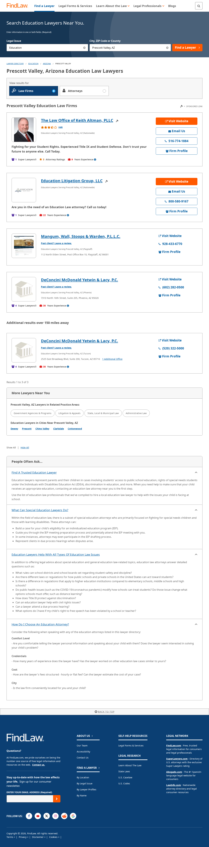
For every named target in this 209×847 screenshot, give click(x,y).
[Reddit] (64, 816)
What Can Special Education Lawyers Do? (40, 510)
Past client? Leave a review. (56, 243)
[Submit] (56, 798)
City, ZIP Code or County (105, 41)
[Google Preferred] (73, 816)
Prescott (27, 428)
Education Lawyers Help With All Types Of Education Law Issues (56, 554)
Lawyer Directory (15, 63)
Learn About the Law (129, 765)
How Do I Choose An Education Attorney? (40, 624)
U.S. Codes (124, 783)
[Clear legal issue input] (84, 47)
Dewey (14, 428)
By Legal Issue (84, 783)
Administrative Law (136, 413)
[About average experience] (95, 159)
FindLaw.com (173, 745)
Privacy (23, 837)
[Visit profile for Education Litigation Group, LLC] (24, 190)
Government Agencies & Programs (32, 413)
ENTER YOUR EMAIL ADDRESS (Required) (29, 792)
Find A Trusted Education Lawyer (34, 472)
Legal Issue (14, 41)
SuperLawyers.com (177, 758)
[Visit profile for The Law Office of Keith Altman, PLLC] (24, 130)
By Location (83, 777)
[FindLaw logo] (19, 6)
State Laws (124, 771)
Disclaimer (38, 837)
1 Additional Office (112, 359)
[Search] (198, 5)
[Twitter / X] (46, 816)
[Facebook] (29, 816)
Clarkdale (58, 428)
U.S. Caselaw (125, 777)
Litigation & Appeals (69, 413)
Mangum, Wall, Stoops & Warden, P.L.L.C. (80, 236)
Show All (11, 447)
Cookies (53, 837)
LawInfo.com (173, 785)
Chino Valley (42, 428)
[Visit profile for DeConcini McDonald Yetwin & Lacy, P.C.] (24, 289)
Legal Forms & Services (131, 745)
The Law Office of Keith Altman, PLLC (77, 120)
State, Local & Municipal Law (103, 413)
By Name (82, 795)
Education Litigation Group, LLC (72, 180)
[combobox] (47, 47)
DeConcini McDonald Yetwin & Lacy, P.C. (79, 279)
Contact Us (82, 757)
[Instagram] (55, 816)
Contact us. (38, 764)
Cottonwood (75, 428)
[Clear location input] (167, 47)
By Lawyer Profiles (86, 789)
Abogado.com (174, 771)
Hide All (25, 447)
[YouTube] (38, 816)
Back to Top (106, 711)
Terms (10, 837)
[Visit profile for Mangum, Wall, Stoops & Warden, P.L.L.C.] (24, 246)
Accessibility (83, 751)
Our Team (82, 745)
